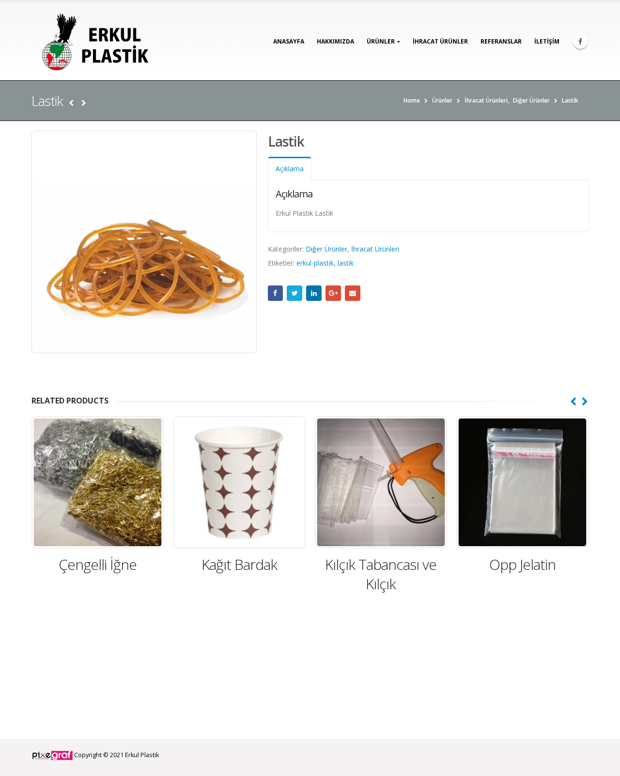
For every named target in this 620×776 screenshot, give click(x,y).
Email (352, 293)
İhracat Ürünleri (375, 249)
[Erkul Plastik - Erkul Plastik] (92, 41)
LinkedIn (314, 293)
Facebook (275, 293)
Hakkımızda (335, 41)
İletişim (546, 41)
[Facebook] (580, 41)
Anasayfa (288, 41)
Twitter (294, 293)
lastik (346, 263)
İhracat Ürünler (440, 41)
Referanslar (501, 41)
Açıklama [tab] (290, 168)
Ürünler (381, 41)
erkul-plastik (315, 263)
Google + (333, 293)
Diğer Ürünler (326, 249)
